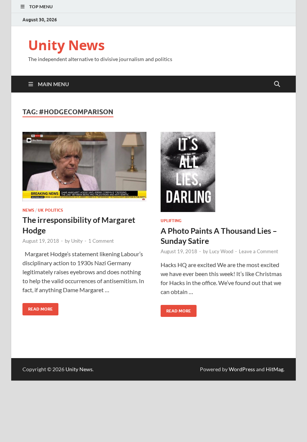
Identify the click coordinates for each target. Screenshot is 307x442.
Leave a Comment (258, 251)
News (28, 210)
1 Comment (101, 241)
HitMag (274, 369)
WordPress (242, 369)
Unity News (66, 45)
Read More (37, 307)
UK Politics (50, 210)
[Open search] (277, 84)
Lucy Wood (221, 251)
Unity (77, 241)
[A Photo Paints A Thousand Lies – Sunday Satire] (223, 172)
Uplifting (171, 220)
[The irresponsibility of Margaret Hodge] (84, 167)
